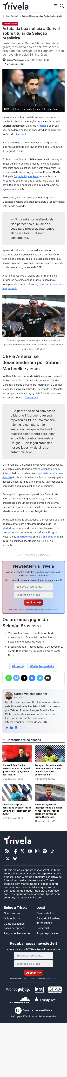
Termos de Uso (51, 609)
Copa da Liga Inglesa (26, 176)
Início (7, 16)
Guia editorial (12, 918)
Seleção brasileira (43, 666)
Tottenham (31, 397)
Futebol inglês (17, 16)
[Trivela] (15, 6)
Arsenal (42, 125)
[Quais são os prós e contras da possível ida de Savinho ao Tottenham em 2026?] (17, 792)
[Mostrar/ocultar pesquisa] (62, 6)
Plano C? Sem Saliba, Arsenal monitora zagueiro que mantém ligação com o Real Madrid (17, 770)
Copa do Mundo (50, 536)
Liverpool (20, 134)
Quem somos (12, 913)
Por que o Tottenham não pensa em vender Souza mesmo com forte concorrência (49, 770)
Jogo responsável (47, 933)
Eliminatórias (25, 536)
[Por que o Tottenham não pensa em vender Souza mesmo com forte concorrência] (50, 753)
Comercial (42, 928)
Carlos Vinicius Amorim (30, 693)
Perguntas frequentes (17, 933)
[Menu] (55, 5)
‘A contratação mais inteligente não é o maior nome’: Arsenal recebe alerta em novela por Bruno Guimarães (48, 810)
